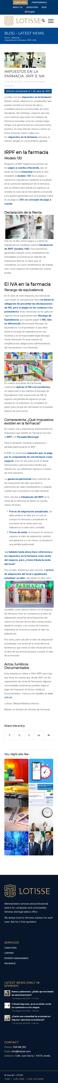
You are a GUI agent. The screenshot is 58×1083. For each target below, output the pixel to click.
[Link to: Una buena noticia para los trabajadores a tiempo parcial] (41, 819)
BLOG (44, 7)
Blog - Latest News (24, 33)
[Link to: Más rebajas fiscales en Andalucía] (41, 843)
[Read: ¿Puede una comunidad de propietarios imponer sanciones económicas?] (7, 1018)
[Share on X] (19, 735)
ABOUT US (17, 7)
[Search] (42, 21)
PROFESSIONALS (39, 2)
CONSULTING (10, 948)
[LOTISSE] (24, 21)
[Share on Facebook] (9, 735)
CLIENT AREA (20, 2)
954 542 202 (19, 1047)
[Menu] (49, 21)
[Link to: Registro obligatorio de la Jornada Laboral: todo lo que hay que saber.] (41, 771)
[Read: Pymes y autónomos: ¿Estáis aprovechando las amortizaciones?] (7, 993)
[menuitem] (20, 2)
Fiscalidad (9, 86)
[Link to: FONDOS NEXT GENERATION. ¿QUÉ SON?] (16, 843)
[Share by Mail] (48, 735)
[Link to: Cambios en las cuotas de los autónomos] (16, 771)
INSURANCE (10, 963)
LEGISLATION (32, 7)
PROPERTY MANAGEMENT (16, 958)
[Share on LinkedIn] (39, 735)
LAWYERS (9, 953)
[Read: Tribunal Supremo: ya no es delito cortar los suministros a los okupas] (7, 1005)
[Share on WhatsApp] (29, 735)
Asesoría (30, 82)
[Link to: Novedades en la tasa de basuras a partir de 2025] (16, 795)
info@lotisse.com (21, 1051)
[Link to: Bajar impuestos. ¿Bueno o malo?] (16, 819)
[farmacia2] (25, 60)
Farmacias (40, 82)
